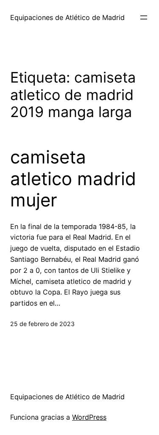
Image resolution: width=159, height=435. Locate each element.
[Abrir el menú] (144, 17)
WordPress (89, 417)
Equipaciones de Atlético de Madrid (67, 17)
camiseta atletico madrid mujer (73, 178)
